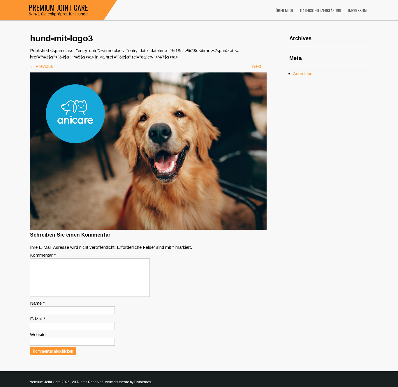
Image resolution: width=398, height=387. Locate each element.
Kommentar (43, 255)
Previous (41, 66)
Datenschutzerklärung (320, 10)
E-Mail (38, 318)
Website (37, 334)
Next (259, 66)
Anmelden (302, 73)
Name (37, 303)
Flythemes (142, 382)
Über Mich (284, 10)
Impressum (357, 10)
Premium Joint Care (58, 7)
